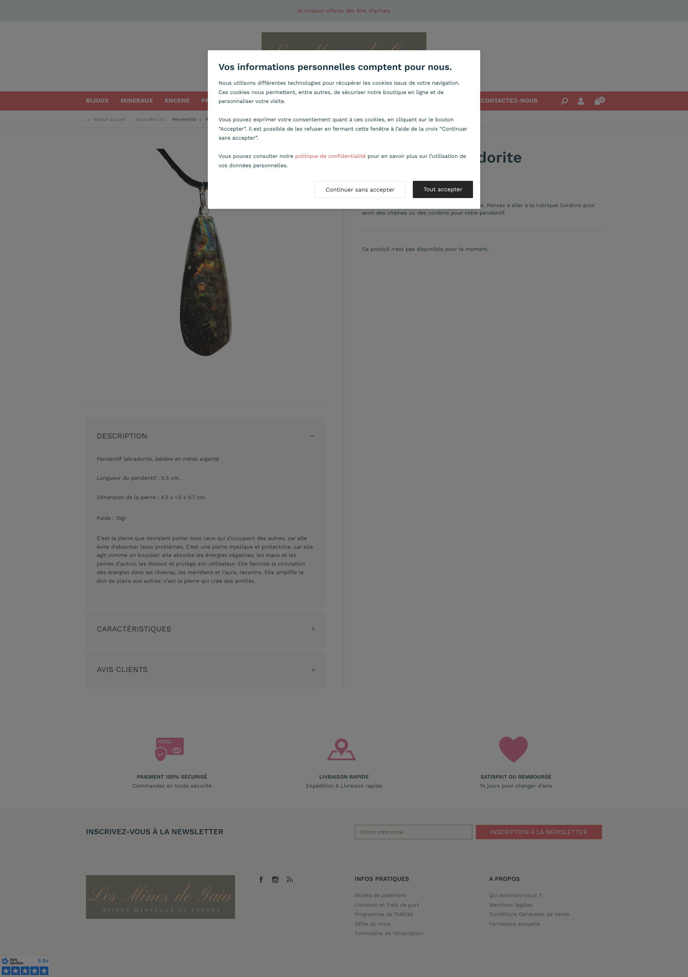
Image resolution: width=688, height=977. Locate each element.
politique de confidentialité (330, 156)
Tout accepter (443, 189)
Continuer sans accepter (360, 189)
